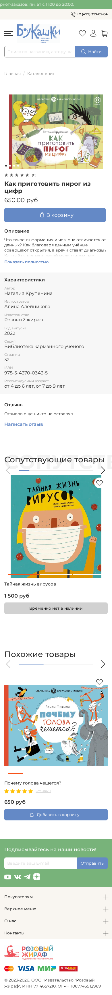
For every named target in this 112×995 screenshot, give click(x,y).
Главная (12, 73)
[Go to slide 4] (18, 166)
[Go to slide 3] (14, 166)
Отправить (92, 863)
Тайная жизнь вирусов (30, 584)
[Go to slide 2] (10, 166)
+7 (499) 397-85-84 (92, 14)
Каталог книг (41, 73)
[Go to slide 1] (6, 166)
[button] (8, 470)
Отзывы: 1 (43, 791)
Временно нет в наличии (56, 608)
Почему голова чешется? (32, 783)
